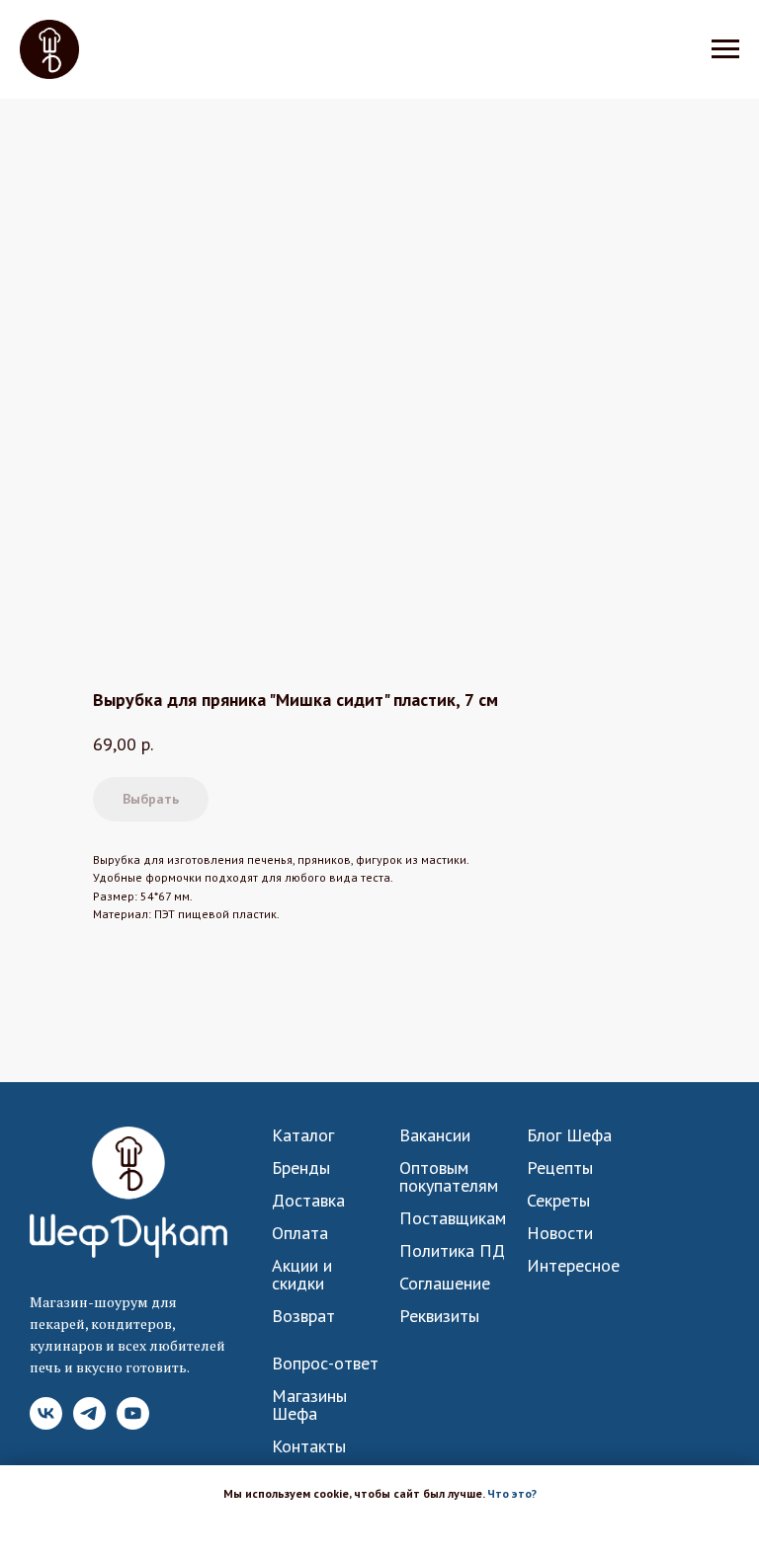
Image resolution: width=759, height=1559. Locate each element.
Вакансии (434, 1135)
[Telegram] (89, 1424)
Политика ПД (452, 1251)
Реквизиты (439, 1316)
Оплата (300, 1233)
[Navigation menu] (725, 49)
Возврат (303, 1316)
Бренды (301, 1168)
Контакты (309, 1446)
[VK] (46, 1424)
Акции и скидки (302, 1274)
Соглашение (444, 1283)
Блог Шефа (569, 1135)
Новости (560, 1233)
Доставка (308, 1200)
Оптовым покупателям (448, 1177)
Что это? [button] (512, 1493)
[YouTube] (133, 1424)
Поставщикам (452, 1218)
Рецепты (560, 1168)
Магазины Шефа (309, 1405)
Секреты (558, 1200)
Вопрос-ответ (325, 1363)
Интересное (573, 1266)
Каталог (303, 1135)
